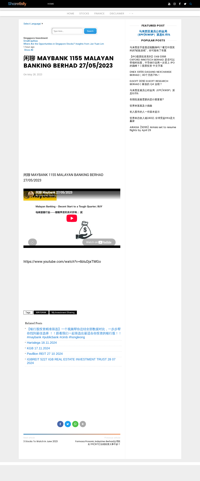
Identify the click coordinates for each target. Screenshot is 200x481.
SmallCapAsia (30, 40)
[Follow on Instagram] (174, 4)
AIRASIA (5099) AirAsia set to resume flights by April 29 (153, 128)
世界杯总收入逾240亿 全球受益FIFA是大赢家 (152, 119)
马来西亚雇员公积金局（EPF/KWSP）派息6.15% (153, 33)
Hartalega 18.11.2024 (42, 342)
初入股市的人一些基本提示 (145, 112)
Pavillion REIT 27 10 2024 (45, 353)
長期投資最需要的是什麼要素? (147, 99)
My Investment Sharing (63, 312)
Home (51, 3)
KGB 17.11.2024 (38, 348)
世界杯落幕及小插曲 (141, 105)
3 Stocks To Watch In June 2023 (40, 441)
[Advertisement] (71, 104)
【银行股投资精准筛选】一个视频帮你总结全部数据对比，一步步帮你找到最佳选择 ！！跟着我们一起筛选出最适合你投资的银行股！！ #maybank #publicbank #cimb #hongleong (74, 333)
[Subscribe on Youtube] (169, 4)
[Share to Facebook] (60, 424)
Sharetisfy (17, 4)
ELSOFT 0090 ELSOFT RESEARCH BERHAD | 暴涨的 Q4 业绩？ (149, 82)
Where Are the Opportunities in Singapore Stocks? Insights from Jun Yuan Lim (63, 43)
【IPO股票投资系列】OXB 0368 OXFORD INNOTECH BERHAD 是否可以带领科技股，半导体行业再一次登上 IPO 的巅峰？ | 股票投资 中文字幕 (152, 61)
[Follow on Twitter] (185, 4)
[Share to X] (68, 424)
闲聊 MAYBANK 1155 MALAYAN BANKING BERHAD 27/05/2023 (68, 62)
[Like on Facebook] (180, 4)
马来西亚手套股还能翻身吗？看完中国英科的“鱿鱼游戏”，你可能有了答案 (152, 49)
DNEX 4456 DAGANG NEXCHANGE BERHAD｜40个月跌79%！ (151, 73)
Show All (28, 50)
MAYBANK (41, 312)
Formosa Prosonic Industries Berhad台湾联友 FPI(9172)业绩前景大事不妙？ (97, 443)
